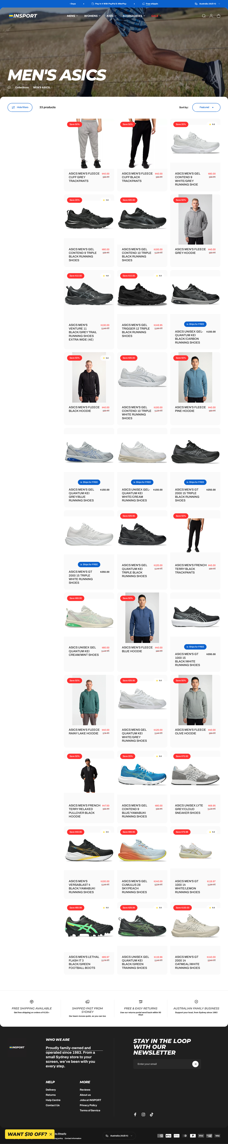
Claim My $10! (114, 587)
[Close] (140, 548)
